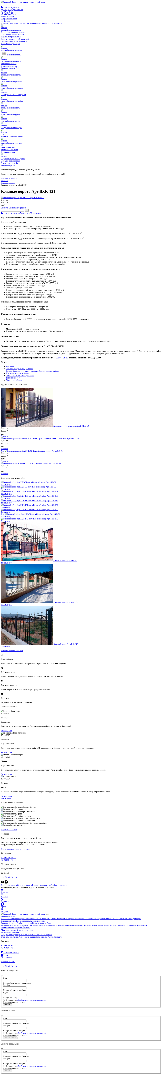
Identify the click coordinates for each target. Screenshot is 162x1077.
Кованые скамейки (74, 925)
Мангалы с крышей (9, 150)
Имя (5, 978)
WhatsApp (18, 10)
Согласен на (26, 1000)
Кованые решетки (23, 925)
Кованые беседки (129, 925)
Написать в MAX (11, 7)
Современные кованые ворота (14, 41)
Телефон (6, 985)
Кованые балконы (8, 64)
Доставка (10, 366)
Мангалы (26, 928)
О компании (13, 23)
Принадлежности (8, 152)
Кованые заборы (23, 921)
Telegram (7, 10)
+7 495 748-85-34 (8, 12)
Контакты (58, 23)
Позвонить (5, 901)
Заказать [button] (4, 208)
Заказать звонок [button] (8, 16)
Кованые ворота (8, 916)
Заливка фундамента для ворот (19, 369)
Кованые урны (102, 925)
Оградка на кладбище (10, 161)
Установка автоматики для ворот (20, 375)
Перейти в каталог (9, 829)
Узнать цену (6, 484)
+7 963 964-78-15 (8, 14)
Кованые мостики (14, 928)
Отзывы (43, 23)
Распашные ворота (9, 885)
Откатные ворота (24, 885)
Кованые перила (37, 921)
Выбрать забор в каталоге (12, 651)
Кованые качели (115, 925)
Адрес (5, 992)
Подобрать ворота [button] (9, 178)
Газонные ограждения (56, 925)
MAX (3, 907)
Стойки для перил (9, 66)
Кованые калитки (8, 921)
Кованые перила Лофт (10, 68)
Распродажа (23, 23)
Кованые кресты (8, 165)
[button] (2, 4)
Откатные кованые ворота (12, 34)
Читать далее (6, 730)
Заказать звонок (10, 1038)
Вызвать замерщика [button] (17, 208)
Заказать (4, 436)
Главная (4, 23)
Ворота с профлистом (41, 885)
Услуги (50, 23)
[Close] (47, 914)
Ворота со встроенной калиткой (15, 39)
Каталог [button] (7, 21)
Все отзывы (6, 798)
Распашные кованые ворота (13, 32)
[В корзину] (27, 210)
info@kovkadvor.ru (9, 19)
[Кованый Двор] (23, 2)
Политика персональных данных (15, 849)
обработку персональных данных (31, 1000)
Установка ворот (13, 378)
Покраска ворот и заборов (17, 373)
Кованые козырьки (39, 925)
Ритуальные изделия (10, 932)
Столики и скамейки (10, 163)
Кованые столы (89, 925)
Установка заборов (14, 380)
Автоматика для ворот (10, 44)
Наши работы (34, 23)
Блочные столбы (8, 925)
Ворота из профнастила (11, 37)
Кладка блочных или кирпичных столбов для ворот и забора (32, 371)
